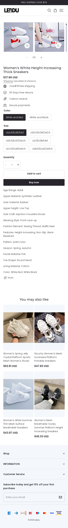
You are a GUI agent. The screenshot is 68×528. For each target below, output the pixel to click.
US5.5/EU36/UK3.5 (40, 132)
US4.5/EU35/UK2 (15, 132)
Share (10, 277)
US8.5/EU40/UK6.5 (42, 148)
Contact (7, 479)
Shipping (8, 81)
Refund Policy (10, 469)
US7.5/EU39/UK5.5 (16, 148)
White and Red (14, 117)
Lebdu (37, 520)
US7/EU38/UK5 (40, 140)
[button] (49, 10)
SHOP (6, 458)
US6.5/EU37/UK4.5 (16, 140)
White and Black (39, 117)
